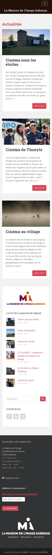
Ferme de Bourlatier (26, 330)
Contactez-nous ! (12, 478)
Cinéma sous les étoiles (21, 62)
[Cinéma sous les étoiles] (26, 42)
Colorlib (24, 552)
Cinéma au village (23, 231)
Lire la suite (39, 106)
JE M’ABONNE (10, 508)
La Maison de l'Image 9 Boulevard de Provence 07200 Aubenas (13, 451)
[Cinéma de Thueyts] (26, 132)
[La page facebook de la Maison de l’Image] (9, 416)
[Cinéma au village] (26, 214)
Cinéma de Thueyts (24, 149)
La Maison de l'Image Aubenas (25, 10)
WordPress (43, 552)
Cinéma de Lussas (25, 380)
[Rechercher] (43, 399)
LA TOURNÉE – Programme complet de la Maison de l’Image (30, 356)
